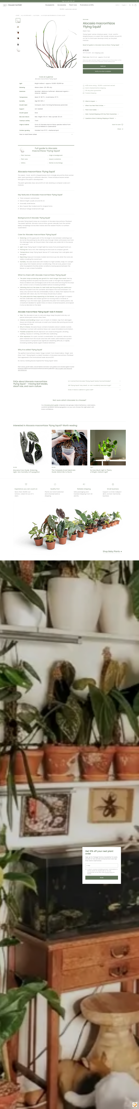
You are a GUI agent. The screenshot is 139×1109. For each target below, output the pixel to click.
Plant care (24, 159)
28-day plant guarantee (68, 9)
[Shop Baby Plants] (60, 529)
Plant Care (73, 5)
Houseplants (49, 5)
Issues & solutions (55, 159)
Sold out (103, 66)
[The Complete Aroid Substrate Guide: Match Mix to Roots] (69, 448)
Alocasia (36, 15)
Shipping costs (99, 53)
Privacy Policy (109, 872)
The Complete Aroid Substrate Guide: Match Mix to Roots (63, 471)
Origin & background (55, 155)
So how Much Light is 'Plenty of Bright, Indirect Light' (101, 471)
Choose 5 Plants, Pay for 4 (68, 1)
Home (17, 15)
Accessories (62, 5)
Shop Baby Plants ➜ (112, 551)
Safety (23, 163)
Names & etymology (56, 163)
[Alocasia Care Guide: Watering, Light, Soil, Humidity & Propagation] (31, 448)
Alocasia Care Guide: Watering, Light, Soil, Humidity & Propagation (26, 471)
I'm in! (101, 877)
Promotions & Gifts (87, 5)
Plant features (25, 155)
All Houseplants (26, 15)
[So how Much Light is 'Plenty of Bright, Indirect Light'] (108, 448)
